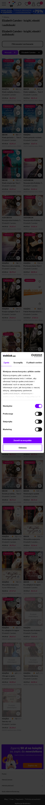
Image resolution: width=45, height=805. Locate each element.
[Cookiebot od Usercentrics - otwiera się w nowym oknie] (31, 355)
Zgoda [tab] (6, 362)
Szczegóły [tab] (18, 362)
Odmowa (22, 448)
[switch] (38, 414)
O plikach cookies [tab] (34, 362)
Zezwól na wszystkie (23, 440)
